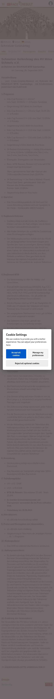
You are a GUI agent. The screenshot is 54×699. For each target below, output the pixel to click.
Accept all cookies (16, 354)
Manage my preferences (37, 354)
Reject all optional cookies (27, 363)
